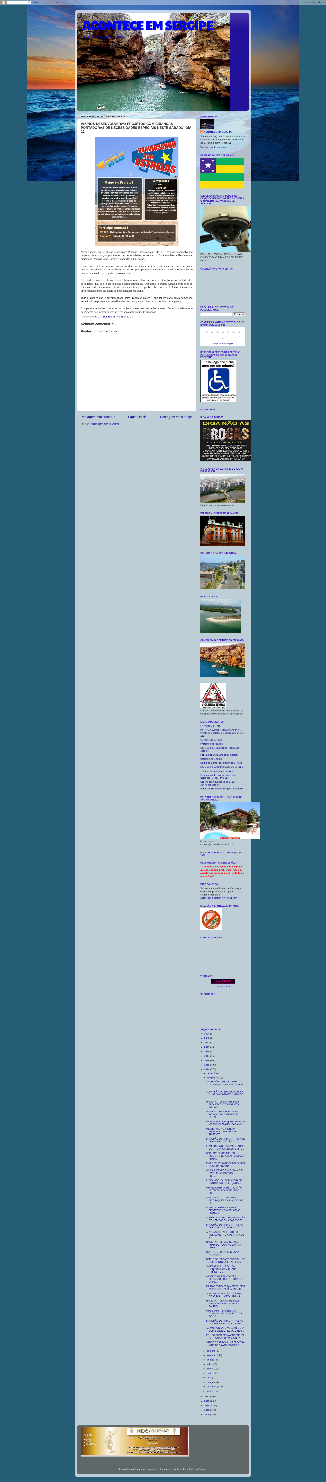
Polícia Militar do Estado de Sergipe (219, 755)
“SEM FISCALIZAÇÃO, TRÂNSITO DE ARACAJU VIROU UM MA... (224, 1295)
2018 (207, 1051)
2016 (207, 1060)
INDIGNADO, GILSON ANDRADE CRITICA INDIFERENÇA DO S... (224, 1181)
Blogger (202, 1469)
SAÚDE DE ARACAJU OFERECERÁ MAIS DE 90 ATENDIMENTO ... (225, 1343)
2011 (207, 1405)
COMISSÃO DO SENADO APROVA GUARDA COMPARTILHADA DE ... (224, 1094)
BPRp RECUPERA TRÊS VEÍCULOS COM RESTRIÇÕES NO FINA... (225, 1260)
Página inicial (137, 417)
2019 (207, 1047)
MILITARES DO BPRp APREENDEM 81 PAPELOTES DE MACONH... (225, 1287)
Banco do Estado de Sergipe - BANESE (221, 788)
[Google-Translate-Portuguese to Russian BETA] (239, 333)
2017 (207, 1056)
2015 (207, 1065)
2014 (207, 1069)
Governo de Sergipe (211, 740)
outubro (211, 1351)
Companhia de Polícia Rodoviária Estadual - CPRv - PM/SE (218, 776)
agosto (211, 1359)
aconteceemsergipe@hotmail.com (218, 898)
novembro (212, 1077)
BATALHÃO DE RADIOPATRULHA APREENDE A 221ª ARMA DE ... (224, 1226)
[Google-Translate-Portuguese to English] (234, 333)
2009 (207, 1414)
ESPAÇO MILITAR (210, 726)
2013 (207, 1396)
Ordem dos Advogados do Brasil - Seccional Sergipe (218, 783)
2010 (207, 1410)
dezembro (212, 1073)
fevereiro (212, 1386)
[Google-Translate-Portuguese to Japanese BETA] (228, 333)
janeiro (211, 1391)
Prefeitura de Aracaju (211, 744)
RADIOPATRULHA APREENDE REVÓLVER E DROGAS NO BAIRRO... (222, 1303)
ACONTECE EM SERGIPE (147, 24)
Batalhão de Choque (211, 758)
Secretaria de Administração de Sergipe (221, 767)
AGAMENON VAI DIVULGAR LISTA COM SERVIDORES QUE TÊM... (225, 1329)
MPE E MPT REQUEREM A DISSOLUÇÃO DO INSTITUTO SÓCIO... (224, 1313)
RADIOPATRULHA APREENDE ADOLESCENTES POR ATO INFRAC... (222, 1104)
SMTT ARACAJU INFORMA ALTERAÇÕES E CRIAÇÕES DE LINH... (224, 1200)
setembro (212, 1355)
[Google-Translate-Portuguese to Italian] (223, 333)
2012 (207, 1401)
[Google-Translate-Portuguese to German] (217, 333)
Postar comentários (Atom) (104, 424)
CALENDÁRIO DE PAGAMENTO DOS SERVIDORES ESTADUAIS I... (224, 1084)
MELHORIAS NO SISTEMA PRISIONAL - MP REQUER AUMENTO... (222, 1132)
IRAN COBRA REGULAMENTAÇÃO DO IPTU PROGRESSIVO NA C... (225, 1147)
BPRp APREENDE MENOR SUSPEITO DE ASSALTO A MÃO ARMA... (225, 1156)
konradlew (175, 1469)
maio (210, 1373)
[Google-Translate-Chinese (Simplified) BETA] (206, 333)
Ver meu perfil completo (213, 147)
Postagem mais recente (98, 417)
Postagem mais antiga (176, 417)
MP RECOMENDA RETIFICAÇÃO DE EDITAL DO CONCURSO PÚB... (224, 1190)
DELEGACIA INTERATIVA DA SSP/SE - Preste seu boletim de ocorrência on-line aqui (222, 733)
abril (209, 1377)
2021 (207, 1042)
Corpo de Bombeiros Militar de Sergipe (221, 763)
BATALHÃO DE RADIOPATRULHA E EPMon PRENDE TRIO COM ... (225, 1140)
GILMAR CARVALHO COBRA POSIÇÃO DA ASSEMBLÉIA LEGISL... (222, 1114)
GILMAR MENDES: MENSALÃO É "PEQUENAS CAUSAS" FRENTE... (224, 1173)
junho (210, 1368)
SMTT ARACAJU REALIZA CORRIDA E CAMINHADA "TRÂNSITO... (221, 1269)
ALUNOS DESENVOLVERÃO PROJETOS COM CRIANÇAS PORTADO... (223, 1210)
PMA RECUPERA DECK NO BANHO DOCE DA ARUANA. (225, 1164)
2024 (207, 1033)
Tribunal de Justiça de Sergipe (216, 771)
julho (210, 1364)
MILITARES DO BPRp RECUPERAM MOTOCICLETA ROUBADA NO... (225, 1123)
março (210, 1382)
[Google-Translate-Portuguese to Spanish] (223, 340)
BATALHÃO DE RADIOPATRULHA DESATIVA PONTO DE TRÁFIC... (225, 1322)
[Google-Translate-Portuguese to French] (212, 333)
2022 (207, 1038)
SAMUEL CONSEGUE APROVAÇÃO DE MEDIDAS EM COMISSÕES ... (225, 1219)
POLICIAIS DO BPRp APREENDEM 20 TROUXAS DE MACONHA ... (225, 1336)
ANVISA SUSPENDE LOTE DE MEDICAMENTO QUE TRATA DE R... (225, 1235)
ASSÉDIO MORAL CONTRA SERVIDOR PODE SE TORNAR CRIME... (224, 1279)
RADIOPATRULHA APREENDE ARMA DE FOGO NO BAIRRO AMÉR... (223, 1245)
